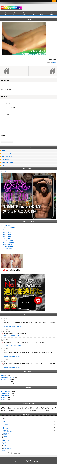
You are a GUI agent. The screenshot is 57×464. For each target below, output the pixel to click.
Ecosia (4, 442)
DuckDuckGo (6, 424)
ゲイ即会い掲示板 (7, 244)
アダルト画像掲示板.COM (9, 431)
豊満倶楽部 (5, 430)
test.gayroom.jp (29, 461)
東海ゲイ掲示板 (7, 234)
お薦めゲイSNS (5, 159)
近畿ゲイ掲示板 (7, 236)
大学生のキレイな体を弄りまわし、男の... (12, 335)
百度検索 (5, 436)
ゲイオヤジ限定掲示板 (8, 242)
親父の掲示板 (6, 429)
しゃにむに (5, 437)
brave (4, 439)
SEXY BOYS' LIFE (7, 423)
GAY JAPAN (6, 427)
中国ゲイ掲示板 (7, 238)
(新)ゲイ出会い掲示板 (7, 156)
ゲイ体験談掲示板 (7, 248)
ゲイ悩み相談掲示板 (8, 246)
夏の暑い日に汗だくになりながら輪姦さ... (12, 326)
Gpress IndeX (6, 443)
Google (4, 420)
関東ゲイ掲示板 (7, 232)
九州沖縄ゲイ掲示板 (8, 240)
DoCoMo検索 (6, 440)
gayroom (54, 62)
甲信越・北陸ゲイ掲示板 (9, 230)
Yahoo (4, 426)
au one (4, 445)
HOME (3, 150)
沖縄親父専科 (6, 433)
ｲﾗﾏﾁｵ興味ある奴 (5, 393)
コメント (3, 118)
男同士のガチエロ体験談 (7, 162)
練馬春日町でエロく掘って (7, 377)
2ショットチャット (6, 153)
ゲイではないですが (5, 379)
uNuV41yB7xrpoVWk (6, 384)
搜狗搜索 (5, 434)
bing (4, 421)
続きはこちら (4, 450)
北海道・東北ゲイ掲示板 (9, 227)
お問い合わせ (5, 165)
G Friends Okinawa (7, 448)
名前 (28, 136)
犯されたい (3, 397)
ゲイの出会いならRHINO (8, 172)
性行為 (2, 375)
